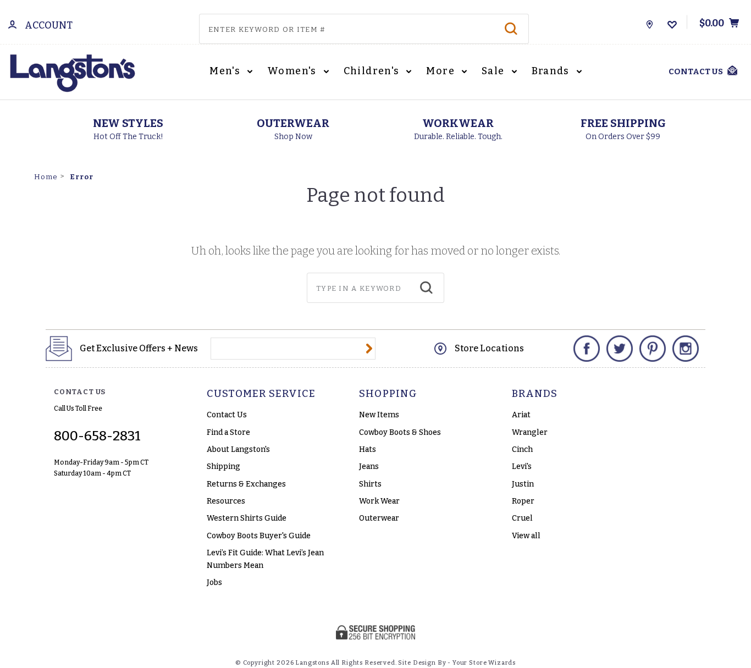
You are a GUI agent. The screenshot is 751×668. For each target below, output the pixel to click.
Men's (225, 71)
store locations (489, 348)
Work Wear (379, 501)
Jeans (369, 466)
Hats (367, 449)
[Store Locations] (649, 22)
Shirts (370, 484)
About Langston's (238, 449)
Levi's (522, 466)
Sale (494, 71)
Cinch (522, 449)
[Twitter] (619, 348)
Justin (523, 484)
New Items (379, 414)
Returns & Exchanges (246, 484)
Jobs (214, 582)
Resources (226, 501)
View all (526, 535)
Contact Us (227, 414)
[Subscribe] (369, 348)
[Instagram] (685, 348)
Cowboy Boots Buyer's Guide (259, 535)
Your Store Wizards (484, 662)
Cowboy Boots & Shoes (400, 432)
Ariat (521, 414)
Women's (293, 71)
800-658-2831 (97, 436)
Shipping (223, 466)
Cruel (522, 518)
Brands (552, 71)
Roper (523, 501)
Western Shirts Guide (246, 518)
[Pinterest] (652, 348)
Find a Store (228, 432)
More (441, 71)
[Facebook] (586, 348)
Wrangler (530, 432)
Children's (373, 71)
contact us (696, 71)
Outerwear (379, 518)
